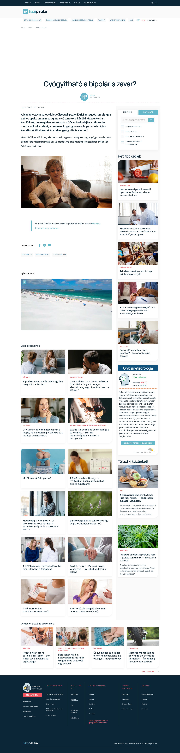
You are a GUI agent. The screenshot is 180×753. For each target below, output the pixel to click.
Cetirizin (91, 699)
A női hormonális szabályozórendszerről (36, 610)
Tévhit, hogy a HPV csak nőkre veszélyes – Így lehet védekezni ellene (88, 569)
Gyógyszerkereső (50, 3)
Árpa (72, 705)
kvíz (121, 491)
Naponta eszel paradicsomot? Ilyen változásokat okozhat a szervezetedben (135, 192)
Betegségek (125, 694)
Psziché (30, 28)
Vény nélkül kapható (135, 136)
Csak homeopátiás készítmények (134, 143)
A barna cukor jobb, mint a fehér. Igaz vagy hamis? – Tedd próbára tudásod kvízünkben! (136, 497)
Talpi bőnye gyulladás (74, 711)
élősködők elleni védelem (56, 20)
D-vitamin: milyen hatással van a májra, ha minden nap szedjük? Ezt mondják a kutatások (43, 432)
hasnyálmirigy (126, 267)
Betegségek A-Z (65, 3)
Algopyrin (92, 694)
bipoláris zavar (42, 255)
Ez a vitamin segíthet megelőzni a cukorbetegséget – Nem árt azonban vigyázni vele (137, 310)
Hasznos (77, 3)
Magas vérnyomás (117, 20)
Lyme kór (133, 20)
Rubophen (92, 714)
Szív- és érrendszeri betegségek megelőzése (88, 425)
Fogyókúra (97, 648)
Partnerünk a (138, 452)
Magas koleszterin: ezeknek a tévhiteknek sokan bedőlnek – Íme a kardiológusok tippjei (138, 231)
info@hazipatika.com (150, 744)
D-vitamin (26, 425)
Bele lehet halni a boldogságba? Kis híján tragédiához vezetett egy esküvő (71, 659)
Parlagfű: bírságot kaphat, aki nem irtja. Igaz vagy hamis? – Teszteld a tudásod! (138, 557)
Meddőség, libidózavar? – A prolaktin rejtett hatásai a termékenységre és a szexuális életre (40, 525)
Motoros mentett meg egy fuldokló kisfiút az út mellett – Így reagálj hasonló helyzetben (142, 657)
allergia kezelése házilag (82, 20)
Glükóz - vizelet (51, 715)
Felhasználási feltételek (30, 706)
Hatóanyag (148, 112)
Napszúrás (74, 694)
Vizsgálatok (125, 699)
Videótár (144, 699)
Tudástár (144, 704)
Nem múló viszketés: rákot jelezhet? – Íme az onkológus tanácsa (135, 353)
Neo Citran (92, 704)
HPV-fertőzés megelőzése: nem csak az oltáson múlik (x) (88, 610)
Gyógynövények (127, 704)
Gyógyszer (127, 112)
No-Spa (91, 709)
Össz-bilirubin (50, 704)
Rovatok (37, 3)
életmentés (133, 648)
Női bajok (26, 377)
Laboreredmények (90, 3)
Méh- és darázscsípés (75, 718)
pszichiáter (27, 255)
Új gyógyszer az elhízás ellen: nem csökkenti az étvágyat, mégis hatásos (107, 655)
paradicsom (125, 185)
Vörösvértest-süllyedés (53, 699)
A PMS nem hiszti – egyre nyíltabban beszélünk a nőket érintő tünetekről (87, 481)
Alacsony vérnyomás (74, 700)
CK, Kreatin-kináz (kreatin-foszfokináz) (54, 709)
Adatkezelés (27, 711)
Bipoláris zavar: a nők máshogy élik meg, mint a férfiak (43, 383)
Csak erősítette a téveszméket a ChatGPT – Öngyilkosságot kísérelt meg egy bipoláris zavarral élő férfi (90, 386)
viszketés (124, 346)
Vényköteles (131, 131)
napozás (26, 648)
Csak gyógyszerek (134, 127)
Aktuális (28, 3)
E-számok (145, 709)
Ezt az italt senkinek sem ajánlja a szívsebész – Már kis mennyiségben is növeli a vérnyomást (89, 434)
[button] (54, 687)
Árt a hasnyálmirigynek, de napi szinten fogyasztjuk (136, 273)
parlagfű (124, 550)
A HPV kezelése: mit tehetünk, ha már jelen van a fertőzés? (42, 567)
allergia (101, 20)
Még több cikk (148, 671)
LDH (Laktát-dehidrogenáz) (54, 694)
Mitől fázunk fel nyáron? (37, 478)
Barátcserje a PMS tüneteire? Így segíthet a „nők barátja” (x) (89, 522)
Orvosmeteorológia (32, 20)
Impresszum (27, 701)
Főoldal (23, 28)
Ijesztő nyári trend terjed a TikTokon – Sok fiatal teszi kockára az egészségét (36, 657)
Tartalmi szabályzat (29, 716)
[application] (66, 182)
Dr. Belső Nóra (60, 255)
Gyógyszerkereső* (97, 685)
